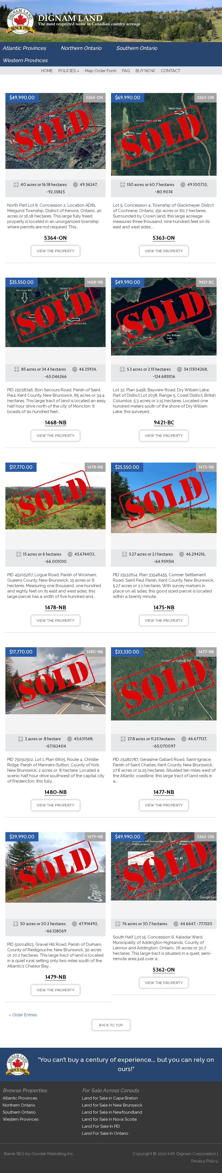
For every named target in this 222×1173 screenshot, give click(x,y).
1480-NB (95, 651)
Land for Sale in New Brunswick (112, 1105)
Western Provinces (24, 60)
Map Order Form (100, 70)
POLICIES (68, 70)
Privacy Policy (204, 1161)
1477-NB (206, 651)
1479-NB (95, 836)
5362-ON (205, 836)
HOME (47, 70)
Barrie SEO (14, 1153)
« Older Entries (23, 1014)
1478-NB (95, 467)
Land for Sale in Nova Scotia (109, 1119)
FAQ (126, 70)
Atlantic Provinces (24, 48)
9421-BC (206, 282)
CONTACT (170, 70)
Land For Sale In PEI (101, 1126)
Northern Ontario (81, 48)
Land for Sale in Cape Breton (110, 1098)
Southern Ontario (136, 48)
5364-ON (94, 97)
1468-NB (95, 282)
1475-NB (206, 467)
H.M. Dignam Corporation (192, 1153)
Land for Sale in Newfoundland (112, 1112)
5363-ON (205, 97)
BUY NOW (145, 70)
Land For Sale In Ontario (105, 1133)
